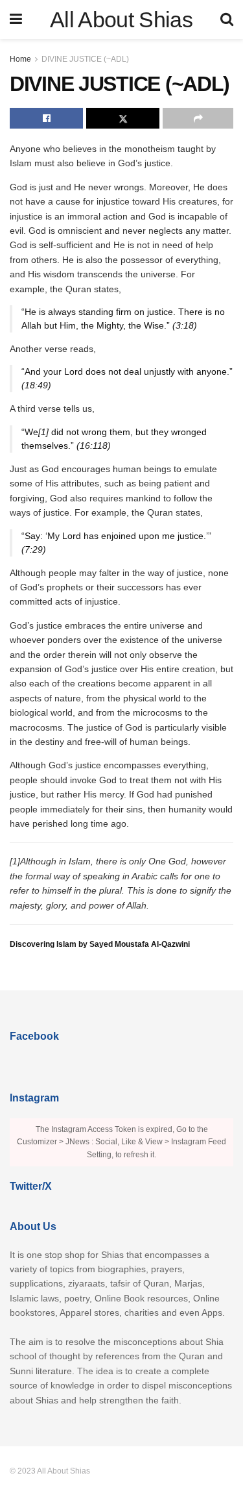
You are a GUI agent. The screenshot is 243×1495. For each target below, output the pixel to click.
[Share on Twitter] (122, 118)
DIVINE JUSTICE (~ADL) (85, 59)
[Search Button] (226, 19)
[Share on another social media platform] (198, 118)
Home (20, 59)
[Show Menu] (16, 19)
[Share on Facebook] (46, 118)
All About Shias (121, 19)
